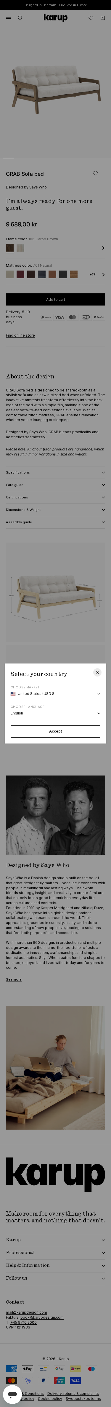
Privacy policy (22, 1398)
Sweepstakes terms (83, 1398)
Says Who (38, 187)
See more (14, 979)
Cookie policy (50, 1398)
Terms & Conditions (26, 1393)
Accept (55, 731)
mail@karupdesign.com (26, 1312)
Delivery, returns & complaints (73, 1393)
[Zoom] (97, 150)
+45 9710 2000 (23, 1322)
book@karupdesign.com (42, 1317)
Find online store (20, 335)
